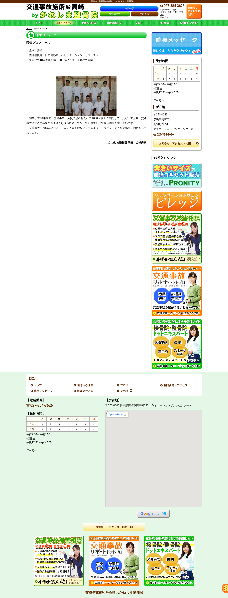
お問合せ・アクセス (176, 385)
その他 (124, 390)
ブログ (124, 385)
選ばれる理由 (85, 385)
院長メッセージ (43, 390)
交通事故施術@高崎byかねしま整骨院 (114, 592)
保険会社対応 (85, 390)
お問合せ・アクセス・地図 (175, 143)
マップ (151, 513)
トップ (38, 22)
